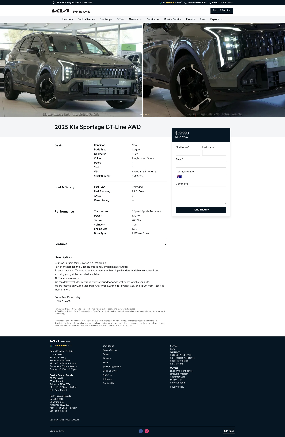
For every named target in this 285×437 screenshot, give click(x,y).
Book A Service (221, 10)
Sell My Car (176, 380)
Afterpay (107, 379)
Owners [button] (133, 19)
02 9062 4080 (199, 2)
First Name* (182, 147)
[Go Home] (71, 11)
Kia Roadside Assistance (182, 358)
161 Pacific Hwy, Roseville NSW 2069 (74, 3)
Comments (182, 183)
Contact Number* (185, 171)
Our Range (106, 19)
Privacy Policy (177, 387)
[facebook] (141, 431)
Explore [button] (214, 19)
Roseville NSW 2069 (60, 360)
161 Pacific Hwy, (58, 357)
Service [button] (151, 19)
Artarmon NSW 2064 (60, 384)
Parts (172, 349)
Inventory (67, 19)
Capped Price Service (180, 355)
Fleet (203, 19)
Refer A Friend (177, 382)
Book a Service (86, 19)
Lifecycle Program (179, 374)
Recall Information (179, 361)
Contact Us (108, 383)
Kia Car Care (176, 364)
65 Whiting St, (57, 381)
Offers (120, 19)
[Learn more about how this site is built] (229, 431)
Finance (190, 19)
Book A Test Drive (112, 366)
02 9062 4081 (226, 2)
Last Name (208, 147)
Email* (179, 159)
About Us (107, 375)
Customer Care (177, 377)
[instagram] (147, 431)
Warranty (175, 352)
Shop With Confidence (181, 371)
